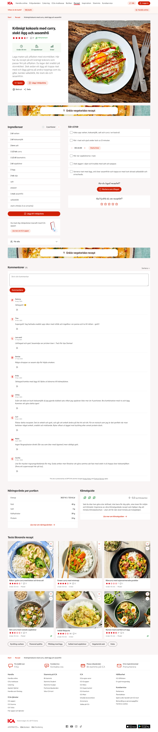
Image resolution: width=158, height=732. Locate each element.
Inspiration (86, 3)
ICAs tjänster (13, 697)
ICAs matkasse (58, 3)
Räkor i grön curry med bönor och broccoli (26, 580)
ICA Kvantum (84, 691)
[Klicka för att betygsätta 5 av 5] (116, 204)
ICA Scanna (12, 704)
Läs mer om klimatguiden (113, 516)
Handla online (22, 3)
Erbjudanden (34, 3)
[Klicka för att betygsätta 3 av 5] (109, 204)
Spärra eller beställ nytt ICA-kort (127, 698)
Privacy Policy (87, 478)
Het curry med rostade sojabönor (22, 630)
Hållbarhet (120, 674)
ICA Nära (83, 685)
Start (9, 17)
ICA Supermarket (86, 688)
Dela (29, 89)
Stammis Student (50, 682)
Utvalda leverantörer (87, 698)
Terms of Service (99, 478)
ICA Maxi (83, 695)
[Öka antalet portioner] (58, 127)
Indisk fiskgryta (63, 630)
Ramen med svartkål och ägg (118, 630)
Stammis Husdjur (50, 685)
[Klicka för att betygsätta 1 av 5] (102, 204)
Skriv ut (19, 89)
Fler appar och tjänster (16, 711)
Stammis (96, 3)
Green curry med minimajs (68, 580)
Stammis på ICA (50, 674)
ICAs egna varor (85, 678)
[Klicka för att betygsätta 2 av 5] (105, 204)
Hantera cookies (122, 704)
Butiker (69, 3)
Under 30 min (21, 50)
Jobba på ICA (84, 704)
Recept (77, 3)
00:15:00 (78, 148)
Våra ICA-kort (48, 691)
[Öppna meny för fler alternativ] (51, 548)
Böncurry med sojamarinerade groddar (122, 580)
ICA (81, 674)
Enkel (52, 50)
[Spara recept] (51, 544)
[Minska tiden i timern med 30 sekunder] (72, 148)
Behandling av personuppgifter (127, 701)
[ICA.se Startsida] (10, 3)
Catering (46, 3)
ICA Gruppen (84, 682)
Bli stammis (48, 678)
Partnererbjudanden (51, 688)
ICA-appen (11, 701)
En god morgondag (123, 682)
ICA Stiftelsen (120, 678)
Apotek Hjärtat (13, 688)
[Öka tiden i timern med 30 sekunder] (85, 148)
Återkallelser (120, 695)
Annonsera (84, 701)
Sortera (145, 268)
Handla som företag (15, 691)
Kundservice (107, 3)
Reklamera (120, 691)
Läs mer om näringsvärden (41, 525)
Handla (11, 674)
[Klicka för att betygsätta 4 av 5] (113, 204)
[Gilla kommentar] (17, 310)
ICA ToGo (11, 708)
